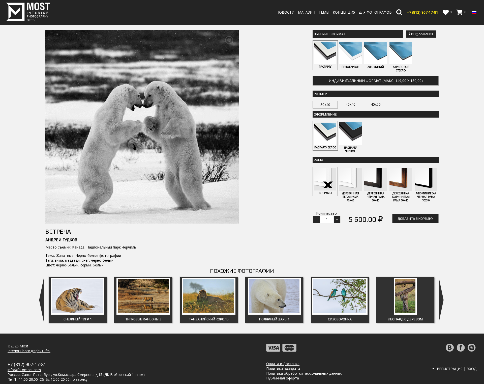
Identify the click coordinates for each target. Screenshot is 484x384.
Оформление (325, 114)
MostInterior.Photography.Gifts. (29, 348)
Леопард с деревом (405, 319)
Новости (285, 12)
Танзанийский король (209, 319)
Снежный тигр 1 (78, 319)
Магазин (306, 12)
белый (98, 265)
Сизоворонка (340, 319)
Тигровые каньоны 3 (143, 319)
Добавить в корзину (415, 218)
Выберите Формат (330, 34)
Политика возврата (283, 368)
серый (85, 265)
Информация (421, 34)
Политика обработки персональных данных (304, 373)
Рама (318, 160)
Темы (324, 12)
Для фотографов (375, 12)
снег (85, 260)
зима (59, 260)
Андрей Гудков (61, 239)
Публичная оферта (282, 378)
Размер (320, 94)
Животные (65, 255)
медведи (72, 260)
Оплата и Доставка (282, 363)
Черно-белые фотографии (98, 255)
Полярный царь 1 (274, 319)
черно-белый (102, 260)
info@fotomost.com (24, 369)
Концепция (344, 12)
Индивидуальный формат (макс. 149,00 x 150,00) (376, 80)
